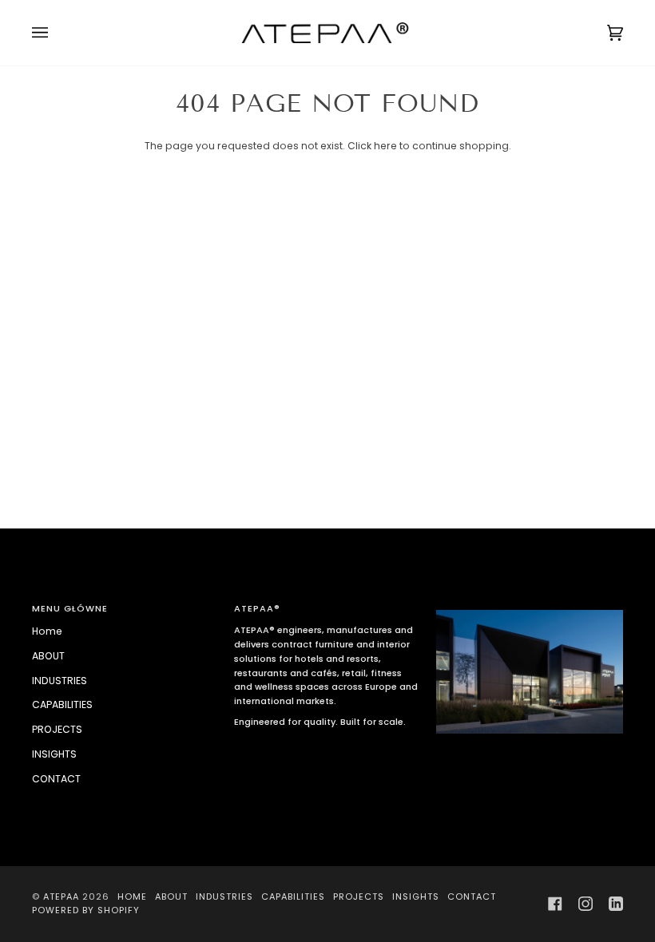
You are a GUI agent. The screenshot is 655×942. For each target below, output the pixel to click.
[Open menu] (56, 32)
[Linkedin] (616, 903)
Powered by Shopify (86, 910)
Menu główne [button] (70, 608)
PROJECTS (57, 729)
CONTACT (56, 779)
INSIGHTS (54, 754)
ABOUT (48, 656)
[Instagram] (585, 903)
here (385, 145)
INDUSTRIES (59, 680)
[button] (529, 606)
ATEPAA (61, 896)
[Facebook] (555, 903)
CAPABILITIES (62, 704)
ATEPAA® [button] (257, 608)
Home (47, 631)
